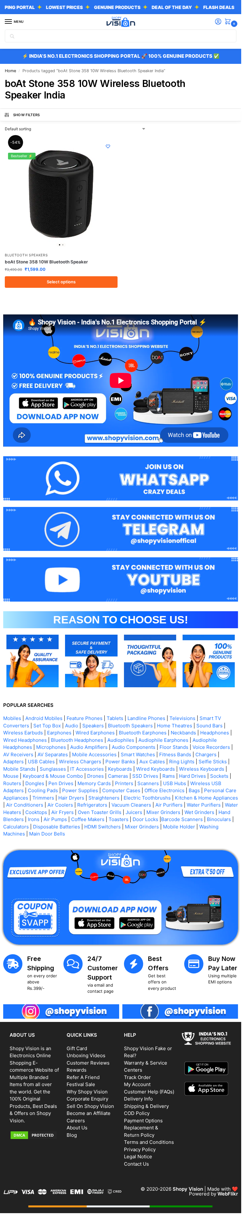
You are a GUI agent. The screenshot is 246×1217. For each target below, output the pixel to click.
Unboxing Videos (86, 1055)
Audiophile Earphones (163, 740)
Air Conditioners (24, 805)
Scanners (148, 783)
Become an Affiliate (89, 1113)
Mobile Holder (179, 827)
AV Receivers (18, 754)
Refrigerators (92, 805)
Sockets (219, 776)
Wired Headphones (25, 740)
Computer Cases (121, 790)
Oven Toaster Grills (99, 812)
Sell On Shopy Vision (90, 1106)
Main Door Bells (47, 834)
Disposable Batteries (56, 827)
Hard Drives (192, 776)
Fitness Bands (175, 754)
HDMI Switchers (102, 827)
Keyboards (120, 769)
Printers (124, 783)
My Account (137, 1084)
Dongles (34, 783)
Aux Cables (152, 761)
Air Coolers (60, 805)
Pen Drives (60, 783)
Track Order (137, 1077)
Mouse (11, 776)
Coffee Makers (87, 819)
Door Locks (145, 819)
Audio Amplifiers (89, 747)
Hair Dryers (71, 798)
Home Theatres (174, 726)
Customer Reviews (88, 1063)
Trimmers (43, 798)
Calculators (16, 827)
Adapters (13, 761)
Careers (76, 1121)
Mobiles (12, 718)
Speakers (93, 726)
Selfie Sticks (213, 761)
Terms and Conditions (149, 1142)
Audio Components (133, 747)
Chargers (206, 754)
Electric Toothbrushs (147, 798)
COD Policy (137, 1113)
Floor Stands (174, 747)
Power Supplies (80, 790)
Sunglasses (53, 769)
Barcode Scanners (182, 819)
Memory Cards (94, 783)
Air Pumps (55, 819)
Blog (72, 1135)
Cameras (118, 776)
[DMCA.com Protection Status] (35, 1135)
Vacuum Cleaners (131, 805)
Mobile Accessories (94, 754)
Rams (168, 776)
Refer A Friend (83, 1077)
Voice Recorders (211, 747)
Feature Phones (84, 718)
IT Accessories (87, 769)
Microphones (51, 747)
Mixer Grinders (163, 812)
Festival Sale (81, 1084)
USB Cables (41, 761)
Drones (95, 776)
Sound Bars (209, 726)
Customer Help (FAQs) (149, 1092)
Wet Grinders (199, 812)
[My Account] (218, 22)
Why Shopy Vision (87, 1092)
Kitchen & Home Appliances (206, 798)
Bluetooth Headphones (77, 740)
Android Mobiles (43, 718)
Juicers (134, 812)
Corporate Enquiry (87, 1099)
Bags (194, 790)
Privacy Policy (140, 1149)
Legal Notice (138, 1156)
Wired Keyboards (155, 769)
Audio (71, 726)
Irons (33, 819)
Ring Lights (181, 761)
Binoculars (219, 819)
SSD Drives (145, 776)
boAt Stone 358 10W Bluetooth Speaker (46, 261)
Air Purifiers (169, 805)
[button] (229, 22)
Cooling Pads (43, 790)
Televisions (182, 718)
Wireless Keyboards (201, 769)
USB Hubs (174, 783)
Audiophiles (120, 740)
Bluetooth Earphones (143, 733)
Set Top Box (47, 726)
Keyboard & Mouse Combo (53, 776)
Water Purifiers (204, 805)
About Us (77, 1128)
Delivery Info (138, 1099)
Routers (12, 783)
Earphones (59, 733)
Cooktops (36, 812)
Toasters (118, 819)
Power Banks (120, 761)
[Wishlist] (108, 146)
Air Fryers (62, 812)
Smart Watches (138, 754)
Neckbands (183, 733)
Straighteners (103, 798)
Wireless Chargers (80, 761)
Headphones (214, 733)
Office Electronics (164, 790)
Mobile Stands (19, 769)
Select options (61, 281)
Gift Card (77, 1048)
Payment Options (143, 1121)
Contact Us (136, 1164)
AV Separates (52, 754)
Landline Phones (146, 718)
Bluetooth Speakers (26, 255)
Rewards (76, 1070)
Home (10, 70)
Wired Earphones (95, 733)
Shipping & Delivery (146, 1106)
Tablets (115, 718)
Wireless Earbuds (23, 733)
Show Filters (26, 115)
